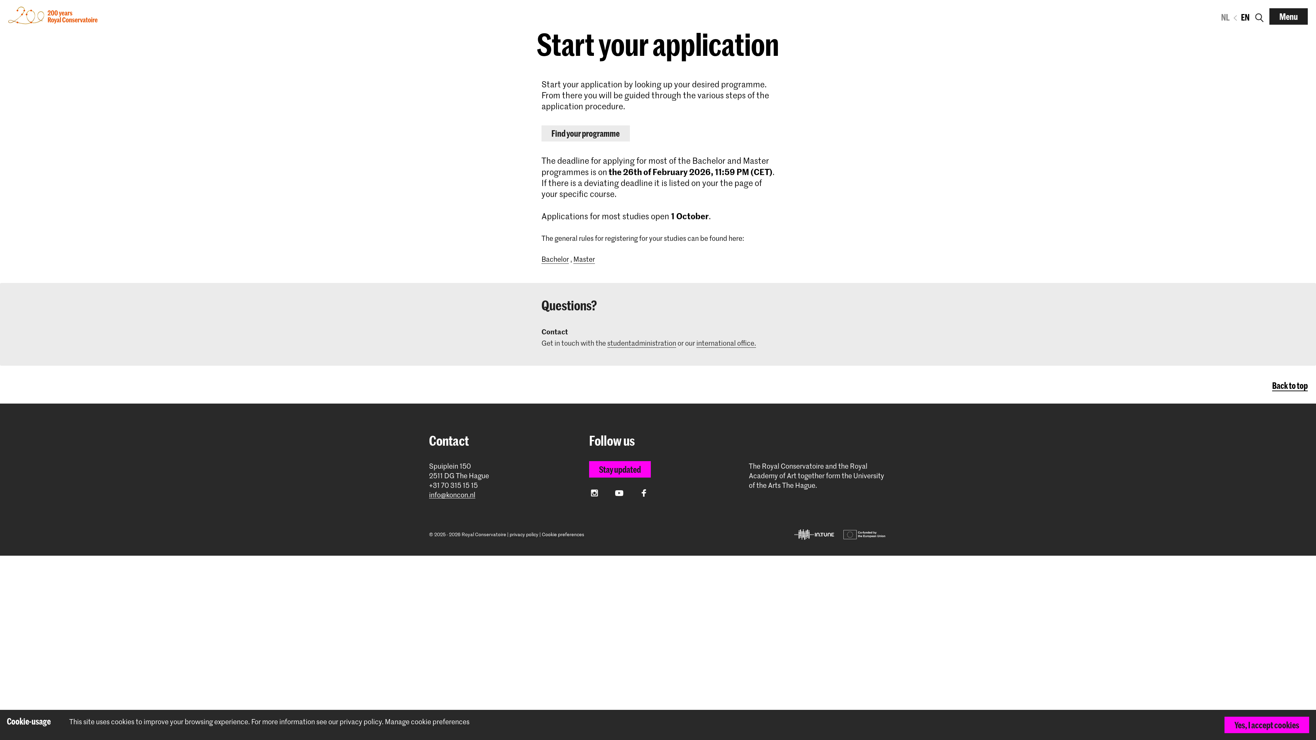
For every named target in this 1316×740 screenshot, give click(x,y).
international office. (726, 342)
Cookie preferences (563, 534)
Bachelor (555, 259)
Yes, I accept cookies (1266, 725)
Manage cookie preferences (427, 721)
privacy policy (524, 534)
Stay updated (620, 469)
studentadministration (641, 342)
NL (1225, 17)
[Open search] (1259, 16)
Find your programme (585, 133)
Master (584, 259)
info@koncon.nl (452, 494)
